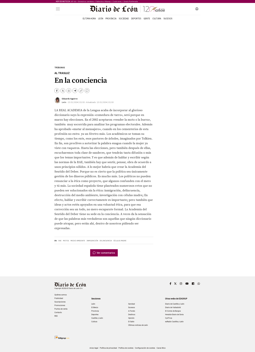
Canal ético (161, 348)
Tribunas (59, 67)
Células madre (119, 241)
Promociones (59, 305)
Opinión (131, 318)
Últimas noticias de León (138, 325)
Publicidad (58, 298)
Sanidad (131, 304)
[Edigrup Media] (61, 337)
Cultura (156, 18)
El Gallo (131, 322)
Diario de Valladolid (173, 307)
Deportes (136, 18)
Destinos (131, 315)
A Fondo (131, 311)
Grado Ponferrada (131, 1)
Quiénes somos (60, 295)
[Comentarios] (87, 90)
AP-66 (73, 1)
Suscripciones (60, 302)
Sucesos (168, 18)
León (100, 18)
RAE (60, 241)
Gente (147, 18)
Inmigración (92, 241)
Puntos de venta (60, 309)
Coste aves (117, 1)
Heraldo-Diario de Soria (174, 315)
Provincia (111, 18)
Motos (66, 241)
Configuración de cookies (145, 348)
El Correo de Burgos (173, 311)
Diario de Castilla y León (174, 304)
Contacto (58, 312)
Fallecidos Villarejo (103, 1)
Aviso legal (94, 348)
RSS (56, 316)
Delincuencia (106, 241)
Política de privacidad (108, 348)
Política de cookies (125, 348)
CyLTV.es (168, 318)
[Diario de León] (127, 8)
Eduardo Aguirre (69, 98)
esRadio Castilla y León (174, 322)
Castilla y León (97, 318)
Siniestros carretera (86, 1)
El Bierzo (94, 307)
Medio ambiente (78, 241)
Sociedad (124, 18)
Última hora (89, 18)
